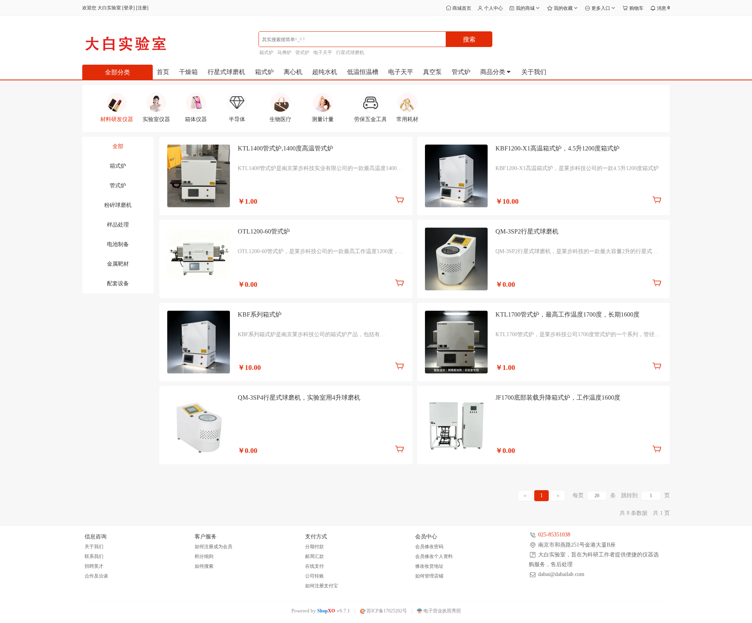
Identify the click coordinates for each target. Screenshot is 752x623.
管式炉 (302, 52)
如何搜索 (204, 566)
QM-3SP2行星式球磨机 (527, 231)
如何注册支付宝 (321, 586)
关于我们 (533, 72)
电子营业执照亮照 (441, 611)
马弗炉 (284, 52)
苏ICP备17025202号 (386, 611)
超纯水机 (324, 72)
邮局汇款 (314, 556)
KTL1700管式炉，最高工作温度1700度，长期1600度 (567, 314)
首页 (163, 72)
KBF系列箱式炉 (260, 314)
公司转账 (314, 576)
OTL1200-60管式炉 (264, 231)
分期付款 (314, 546)
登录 (128, 8)
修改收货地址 (429, 566)
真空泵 (432, 72)
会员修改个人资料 (434, 556)
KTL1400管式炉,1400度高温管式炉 (285, 148)
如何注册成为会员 (213, 546)
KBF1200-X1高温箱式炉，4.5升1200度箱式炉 (557, 148)
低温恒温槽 (362, 72)
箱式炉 (266, 52)
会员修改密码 (429, 546)
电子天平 (322, 52)
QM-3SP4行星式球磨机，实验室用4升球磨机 (299, 397)
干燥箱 (188, 72)
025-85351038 (554, 535)
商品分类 (493, 72)
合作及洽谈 (96, 576)
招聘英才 (94, 566)
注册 (142, 8)
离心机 (293, 72)
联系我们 (94, 556)
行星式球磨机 (350, 52)
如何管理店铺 (429, 576)
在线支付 (314, 566)
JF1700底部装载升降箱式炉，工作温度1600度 (557, 397)
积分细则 (204, 556)
